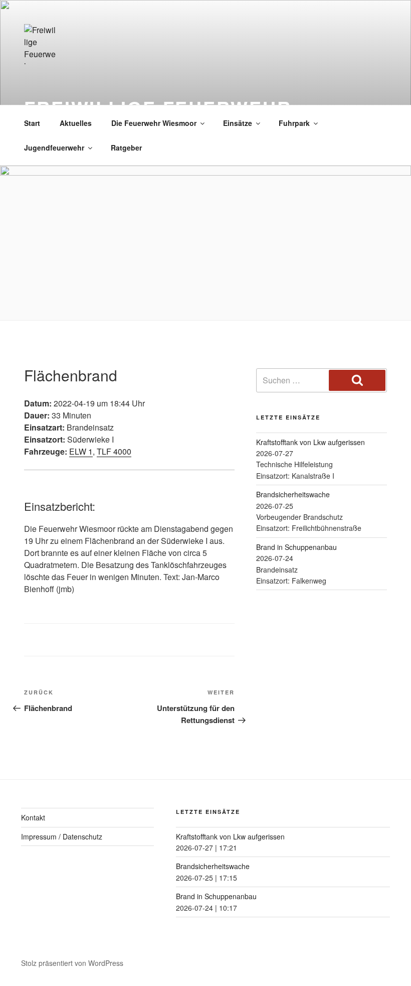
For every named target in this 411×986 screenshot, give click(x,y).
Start (32, 123)
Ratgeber (126, 148)
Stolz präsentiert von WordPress (72, 963)
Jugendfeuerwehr (54, 148)
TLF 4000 (114, 451)
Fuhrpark (294, 123)
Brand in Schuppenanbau (296, 547)
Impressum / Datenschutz (61, 836)
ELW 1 (81, 451)
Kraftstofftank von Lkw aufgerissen (310, 442)
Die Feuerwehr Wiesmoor (153, 123)
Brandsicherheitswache (293, 494)
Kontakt (33, 817)
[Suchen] (357, 380)
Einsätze (237, 123)
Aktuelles (76, 123)
